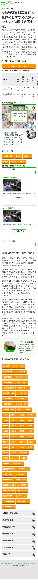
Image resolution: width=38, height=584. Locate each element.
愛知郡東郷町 (17, 463)
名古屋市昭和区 (21, 382)
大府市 (30, 436)
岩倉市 (5, 447)
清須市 (13, 452)
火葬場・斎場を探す (10, 513)
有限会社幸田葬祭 (9, 177)
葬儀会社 (27, 156)
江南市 (22, 431)
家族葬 (13, 161)
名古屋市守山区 (21, 398)
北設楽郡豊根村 (8, 506)
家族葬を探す (7, 540)
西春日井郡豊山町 (9, 469)
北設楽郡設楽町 (8, 501)
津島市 (13, 420)
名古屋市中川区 (8, 393)
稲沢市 (5, 436)
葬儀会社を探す (8, 527)
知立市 (13, 442)
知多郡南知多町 (8, 490)
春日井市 (31, 415)
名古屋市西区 (7, 377)
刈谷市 (30, 420)
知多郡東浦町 (22, 485)
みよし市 (14, 458)
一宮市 (5, 415)
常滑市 (13, 431)
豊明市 (13, 447)
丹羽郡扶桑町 (7, 474)
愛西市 (5, 452)
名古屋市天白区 (8, 409)
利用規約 (14, 563)
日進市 (22, 447)
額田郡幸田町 (20, 496)
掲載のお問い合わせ (23, 563)
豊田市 (5, 425)
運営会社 (33, 563)
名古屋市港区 (22, 393)
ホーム (3, 8)
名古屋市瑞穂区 (8, 388)
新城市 (13, 436)
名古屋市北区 (20, 371)
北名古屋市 (23, 452)
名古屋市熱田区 (23, 388)
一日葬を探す (7, 547)
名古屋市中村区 (21, 377)
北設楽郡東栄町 (23, 501)
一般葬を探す (7, 534)
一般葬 (5, 161)
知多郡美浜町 (22, 490)
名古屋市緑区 (7, 404)
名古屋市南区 (7, 398)
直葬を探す (7, 554)
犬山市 (5, 431)
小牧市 (30, 431)
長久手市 (6, 463)
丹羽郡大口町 (23, 469)
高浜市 (31, 442)
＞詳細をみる (19, 198)
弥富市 (5, 458)
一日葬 (22, 161)
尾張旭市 (23, 442)
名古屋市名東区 (21, 404)
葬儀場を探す (7, 520)
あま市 (23, 458)
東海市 (22, 436)
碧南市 (22, 420)
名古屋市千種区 (18, 366)
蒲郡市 (30, 425)
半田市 (22, 415)
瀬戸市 (13, 415)
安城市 (13, 425)
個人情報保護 (6, 563)
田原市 (30, 447)
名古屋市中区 (7, 382)
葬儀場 (18, 156)
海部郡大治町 (20, 474)
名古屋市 (6, 366)
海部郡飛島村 (20, 479)
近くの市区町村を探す (19, 66)
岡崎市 (28, 409)
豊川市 (5, 420)
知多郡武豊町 (7, 496)
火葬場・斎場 (7, 156)
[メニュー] (3, 3)
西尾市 (22, 425)
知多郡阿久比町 (8, 485)
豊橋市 (20, 409)
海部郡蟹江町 (7, 479)
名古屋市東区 (7, 371)
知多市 (5, 442)
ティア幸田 (7, 208)
